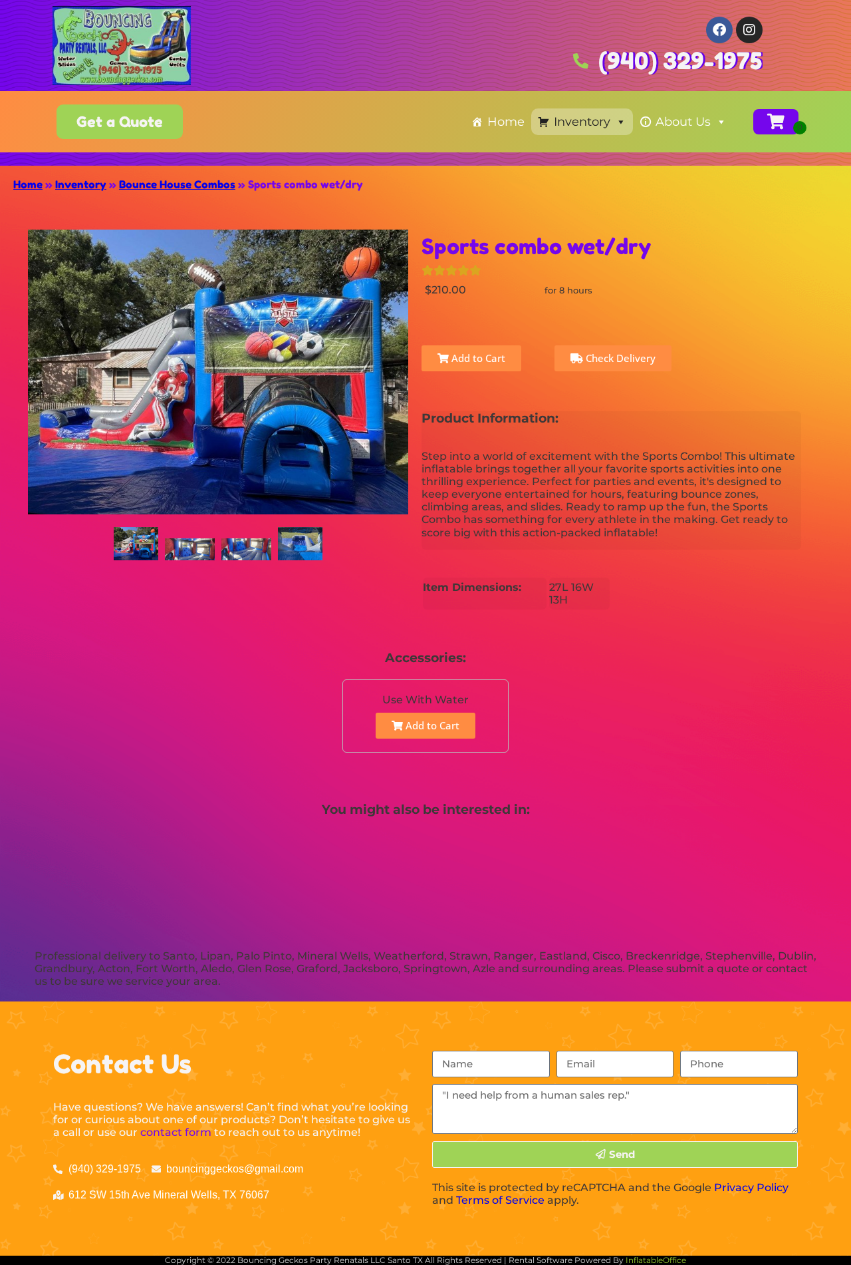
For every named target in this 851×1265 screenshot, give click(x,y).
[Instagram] (749, 30)
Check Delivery (619, 358)
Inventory (582, 121)
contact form (175, 1132)
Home (506, 121)
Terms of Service (500, 1200)
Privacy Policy (751, 1187)
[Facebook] (719, 30)
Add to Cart (477, 358)
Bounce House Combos (177, 184)
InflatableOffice (656, 1260)
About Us (683, 121)
